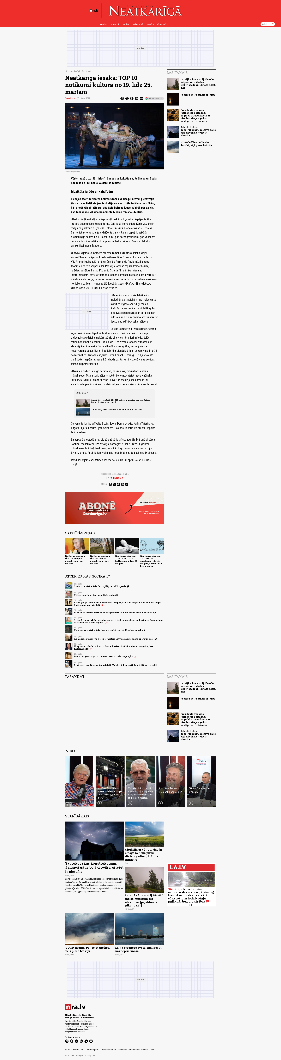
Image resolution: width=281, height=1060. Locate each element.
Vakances (144, 1050)
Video (71, 751)
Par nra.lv (68, 1050)
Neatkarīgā (75, 71)
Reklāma (76, 1050)
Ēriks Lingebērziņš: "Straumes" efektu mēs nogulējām (103, 656)
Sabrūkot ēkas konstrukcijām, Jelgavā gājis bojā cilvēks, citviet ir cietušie (198, 131)
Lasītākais (177, 72)
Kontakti (152, 1050)
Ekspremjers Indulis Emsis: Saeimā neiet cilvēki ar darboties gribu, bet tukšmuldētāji (113, 647)
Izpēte (126, 24)
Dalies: (104, 484)
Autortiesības (122, 1050)
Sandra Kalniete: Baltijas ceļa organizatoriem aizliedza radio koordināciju (115, 612)
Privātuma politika (93, 1050)
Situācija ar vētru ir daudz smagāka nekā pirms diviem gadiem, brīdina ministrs (143, 854)
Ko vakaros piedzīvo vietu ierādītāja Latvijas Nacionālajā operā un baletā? (115, 638)
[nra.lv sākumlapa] (94, 10)
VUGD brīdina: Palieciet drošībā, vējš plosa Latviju (196, 144)
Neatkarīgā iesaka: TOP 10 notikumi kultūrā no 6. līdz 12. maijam (126, 560)
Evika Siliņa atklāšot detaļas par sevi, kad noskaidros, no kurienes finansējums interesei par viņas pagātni (118, 621)
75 (107, 623)
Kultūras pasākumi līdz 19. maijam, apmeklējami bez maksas (100, 560)
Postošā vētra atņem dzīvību (197, 94)
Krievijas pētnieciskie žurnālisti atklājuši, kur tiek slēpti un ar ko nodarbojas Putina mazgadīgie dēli (117, 603)
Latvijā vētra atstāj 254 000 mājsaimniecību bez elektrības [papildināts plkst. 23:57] (120, 401)
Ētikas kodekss (134, 1050)
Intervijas (103, 24)
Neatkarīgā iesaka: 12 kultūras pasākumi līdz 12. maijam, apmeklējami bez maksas (151, 561)
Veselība (150, 24)
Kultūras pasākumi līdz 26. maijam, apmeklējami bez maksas (75, 560)
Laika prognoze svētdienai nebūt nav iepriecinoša (116, 409)
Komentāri (115, 24)
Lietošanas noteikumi (108, 1050)
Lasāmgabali (137, 24)
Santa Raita (70, 98)
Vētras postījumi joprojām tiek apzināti (96, 595)
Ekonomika (162, 24)
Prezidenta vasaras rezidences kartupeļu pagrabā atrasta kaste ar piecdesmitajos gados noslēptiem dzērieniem (195, 115)
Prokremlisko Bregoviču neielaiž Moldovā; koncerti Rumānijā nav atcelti (115, 665)
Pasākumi (86, 71)
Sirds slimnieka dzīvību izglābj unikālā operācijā (101, 586)
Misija (83, 1050)
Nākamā (117, 478)
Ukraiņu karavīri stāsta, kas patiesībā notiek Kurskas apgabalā (109, 630)
